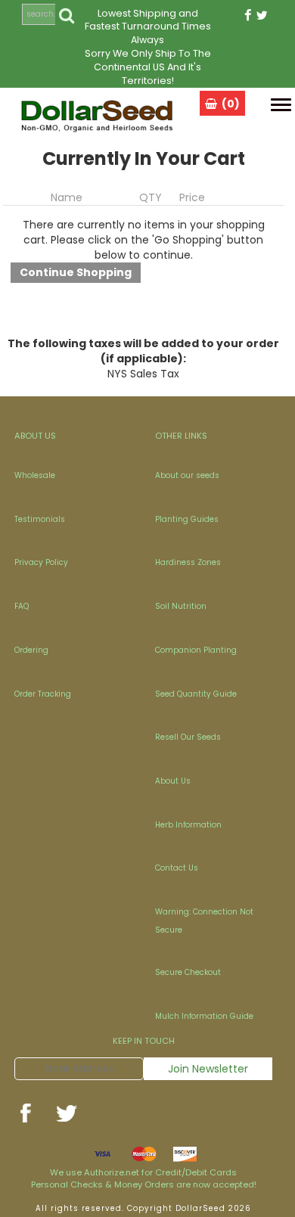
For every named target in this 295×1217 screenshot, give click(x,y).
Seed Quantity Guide (196, 694)
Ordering (31, 650)
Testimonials (39, 519)
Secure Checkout (188, 972)
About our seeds (187, 475)
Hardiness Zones (188, 562)
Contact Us (176, 868)
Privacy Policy (41, 562)
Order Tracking (42, 694)
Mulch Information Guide (204, 1016)
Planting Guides (187, 519)
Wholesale (34, 475)
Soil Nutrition (180, 606)
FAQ (21, 606)
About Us (173, 781)
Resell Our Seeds (188, 737)
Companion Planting (196, 650)
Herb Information (188, 824)
